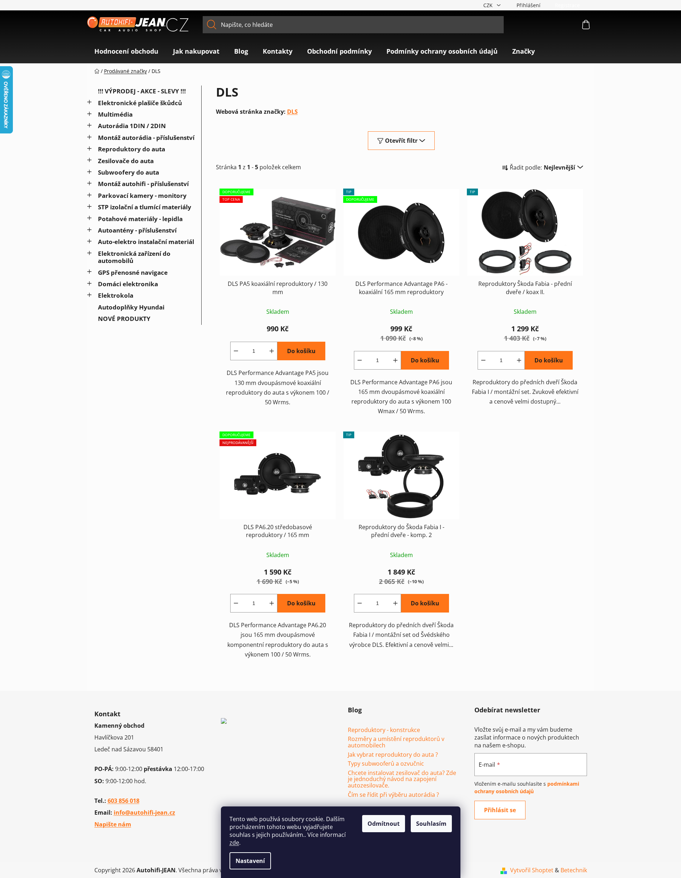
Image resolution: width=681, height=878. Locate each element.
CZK (488, 5)
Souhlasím (431, 824)
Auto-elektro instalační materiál (146, 242)
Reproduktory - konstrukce (384, 730)
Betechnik (574, 870)
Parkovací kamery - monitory (142, 195)
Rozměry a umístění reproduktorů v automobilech (396, 742)
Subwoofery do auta (128, 172)
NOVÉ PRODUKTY (124, 318)
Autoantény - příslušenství (137, 230)
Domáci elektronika (128, 284)
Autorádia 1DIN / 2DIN (132, 126)
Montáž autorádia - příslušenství (146, 137)
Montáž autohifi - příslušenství (143, 184)
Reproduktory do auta (131, 149)
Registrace (567, 5)
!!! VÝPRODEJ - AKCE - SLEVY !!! (142, 91)
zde (234, 843)
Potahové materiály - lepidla (140, 219)
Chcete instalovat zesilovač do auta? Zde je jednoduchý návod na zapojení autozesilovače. (402, 779)
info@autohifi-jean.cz (144, 812)
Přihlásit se (500, 810)
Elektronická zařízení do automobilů (134, 257)
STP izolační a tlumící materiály (144, 207)
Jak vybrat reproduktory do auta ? (393, 755)
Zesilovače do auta (126, 161)
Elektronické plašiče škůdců (140, 103)
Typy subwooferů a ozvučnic (386, 764)
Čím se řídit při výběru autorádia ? (393, 795)
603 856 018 (123, 801)
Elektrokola (115, 295)
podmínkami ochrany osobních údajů (526, 787)
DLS (292, 112)
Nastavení (250, 861)
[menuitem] (126, 51)
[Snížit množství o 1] (236, 351)
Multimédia (115, 114)
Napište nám (112, 824)
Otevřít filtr (401, 141)
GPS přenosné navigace (133, 272)
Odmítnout (383, 824)
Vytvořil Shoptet (531, 870)
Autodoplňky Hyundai (131, 307)
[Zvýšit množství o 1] (271, 351)
